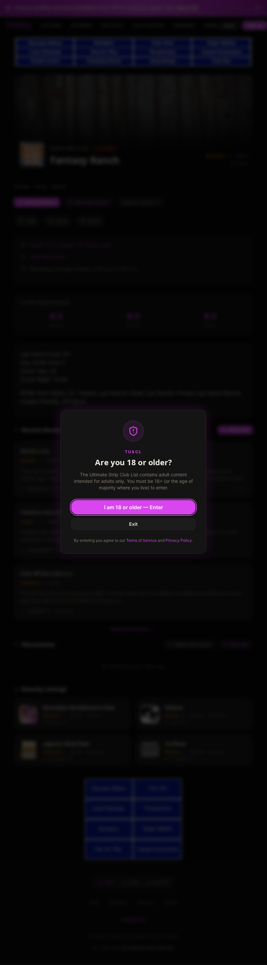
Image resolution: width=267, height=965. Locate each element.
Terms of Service (141, 540)
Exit (133, 524)
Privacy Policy (179, 540)
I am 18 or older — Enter (133, 507)
